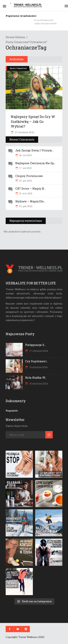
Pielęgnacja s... (35, 345)
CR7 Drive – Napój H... (30, 188)
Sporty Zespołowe (18, 68)
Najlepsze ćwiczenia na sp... (35, 163)
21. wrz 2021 (25, 193)
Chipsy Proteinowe (29, 176)
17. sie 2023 (25, 167)
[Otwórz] (19, 464)
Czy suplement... (36, 361)
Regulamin (12, 410)
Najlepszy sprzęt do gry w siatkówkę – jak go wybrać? (33, 121)
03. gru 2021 (25, 180)
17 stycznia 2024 (38, 350)
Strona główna (15, 37)
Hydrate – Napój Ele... (30, 201)
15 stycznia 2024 (38, 383)
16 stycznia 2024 (38, 367)
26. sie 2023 (25, 155)
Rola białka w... (36, 377)
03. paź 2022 (25, 206)
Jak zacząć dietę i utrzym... (34, 150)
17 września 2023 (24, 132)
